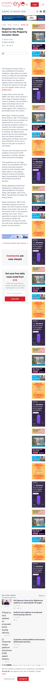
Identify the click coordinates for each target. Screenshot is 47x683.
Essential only (9, 679)
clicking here (6, 90)
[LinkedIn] (44, 11)
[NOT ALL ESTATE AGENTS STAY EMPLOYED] (38, 54)
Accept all (23, 679)
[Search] (27, 4)
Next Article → (22, 243)
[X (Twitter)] (37, 11)
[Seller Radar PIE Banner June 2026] (23, 18)
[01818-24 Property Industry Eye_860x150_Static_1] (15, 236)
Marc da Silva (9, 42)
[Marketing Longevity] (38, 26)
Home (4, 25)
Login (35, 4)
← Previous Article (9, 243)
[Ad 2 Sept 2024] (38, 67)
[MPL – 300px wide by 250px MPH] (38, 36)
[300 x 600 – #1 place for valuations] (38, 90)
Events (16, 25)
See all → (42, 596)
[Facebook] (41, 11)
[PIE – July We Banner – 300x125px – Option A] (38, 46)
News (10, 25)
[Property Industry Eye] (13, 4)
